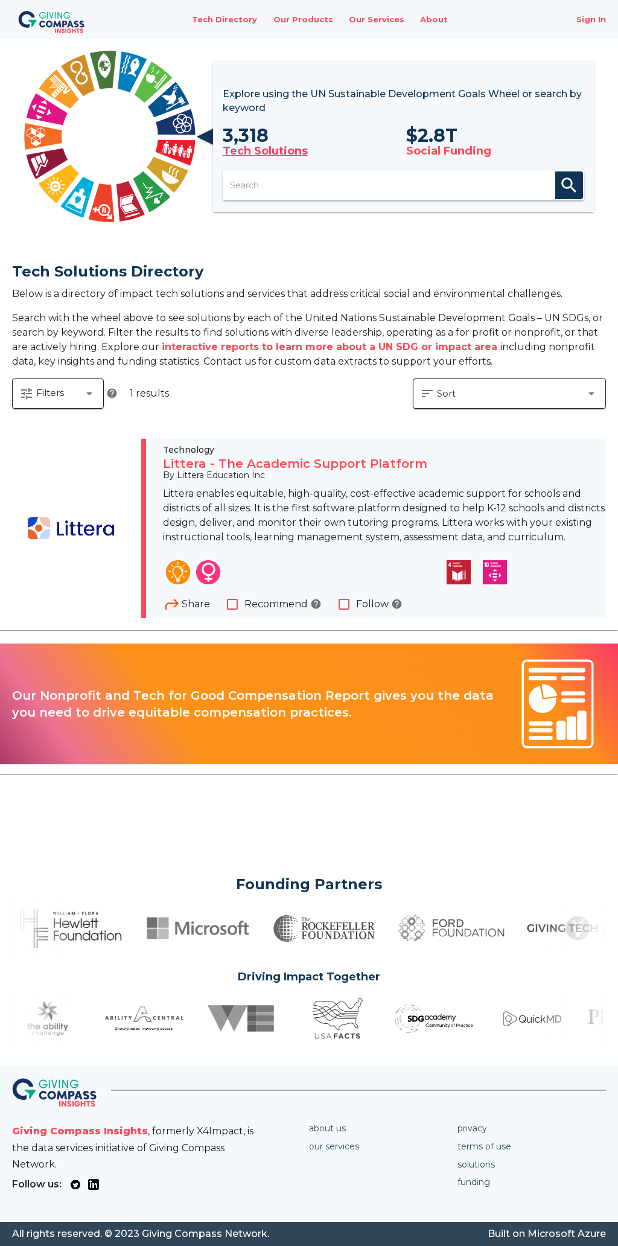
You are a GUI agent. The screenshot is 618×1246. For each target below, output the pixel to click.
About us (327, 1128)
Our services (334, 1146)
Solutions (476, 1164)
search (569, 185)
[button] (58, 394)
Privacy (472, 1128)
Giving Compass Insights (80, 1131)
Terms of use (484, 1146)
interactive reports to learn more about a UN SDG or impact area (331, 347)
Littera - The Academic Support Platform (295, 463)
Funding (473, 1182)
